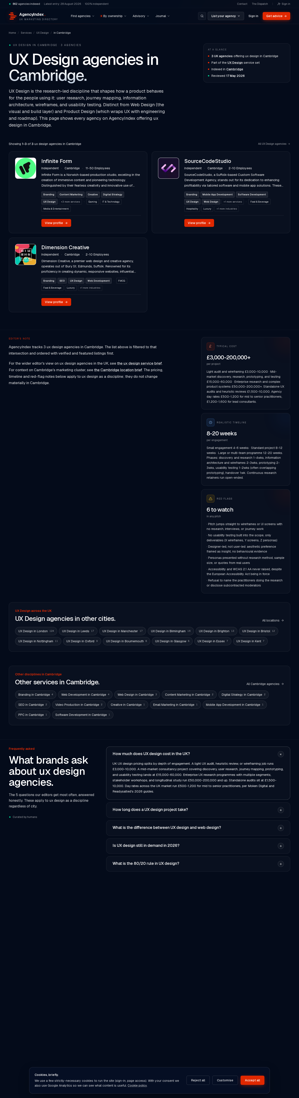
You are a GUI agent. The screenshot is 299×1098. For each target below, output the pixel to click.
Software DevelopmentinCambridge (82, 715)
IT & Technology (111, 201)
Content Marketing (71, 194)
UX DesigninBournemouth (126, 641)
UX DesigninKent (250, 641)
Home (12, 33)
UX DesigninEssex (213, 641)
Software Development (252, 194)
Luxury (207, 208)
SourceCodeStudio (207, 161)
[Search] (202, 16)
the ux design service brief (139, 363)
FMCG (121, 280)
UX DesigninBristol (258, 631)
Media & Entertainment (56, 208)
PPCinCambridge (32, 715)
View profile (56, 223)
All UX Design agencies (272, 144)
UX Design (42, 33)
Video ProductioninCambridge (78, 705)
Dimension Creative (65, 247)
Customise (225, 1080)
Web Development (99, 280)
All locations (271, 620)
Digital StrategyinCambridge (244, 695)
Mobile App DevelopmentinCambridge (235, 705)
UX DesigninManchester (122, 631)
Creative (93, 194)
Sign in (286, 4)
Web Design (211, 201)
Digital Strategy (112, 194)
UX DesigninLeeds (78, 631)
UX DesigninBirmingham (171, 631)
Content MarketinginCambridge (189, 695)
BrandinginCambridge (35, 695)
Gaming (92, 201)
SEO (62, 280)
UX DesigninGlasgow (172, 641)
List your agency (223, 16)
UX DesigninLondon (36, 631)
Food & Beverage (259, 201)
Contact (242, 4)
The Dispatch (260, 4)
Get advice (276, 16)
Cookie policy (137, 1085)
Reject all (198, 1080)
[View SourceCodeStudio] (168, 192)
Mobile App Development (217, 194)
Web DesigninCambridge (137, 695)
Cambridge (234, 69)
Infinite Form (56, 161)
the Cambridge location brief (118, 369)
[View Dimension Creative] (25, 275)
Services (26, 33)
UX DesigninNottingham (38, 641)
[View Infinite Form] (25, 192)
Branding (48, 194)
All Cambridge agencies (263, 684)
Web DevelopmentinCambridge (85, 695)
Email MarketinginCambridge (175, 705)
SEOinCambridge (32, 705)
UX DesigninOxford (82, 641)
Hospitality (192, 208)
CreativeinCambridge (128, 705)
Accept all (252, 1080)
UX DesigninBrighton (216, 631)
